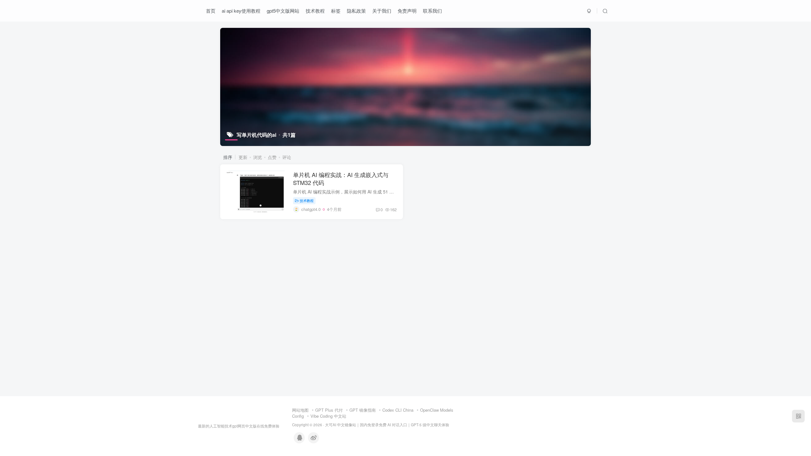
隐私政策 (356, 10)
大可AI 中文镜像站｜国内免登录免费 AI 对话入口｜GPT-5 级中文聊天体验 (387, 424)
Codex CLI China (397, 410)
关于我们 (381, 10)
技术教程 (315, 10)
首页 (210, 10)
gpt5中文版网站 (283, 10)
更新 (243, 157)
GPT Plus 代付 (329, 410)
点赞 (272, 157)
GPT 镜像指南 (362, 410)
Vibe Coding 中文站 (328, 416)
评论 (286, 157)
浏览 (257, 157)
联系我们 (432, 10)
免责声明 (407, 10)
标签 (336, 10)
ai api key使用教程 (241, 10)
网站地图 (300, 410)
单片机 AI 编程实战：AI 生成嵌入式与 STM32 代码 (340, 178)
